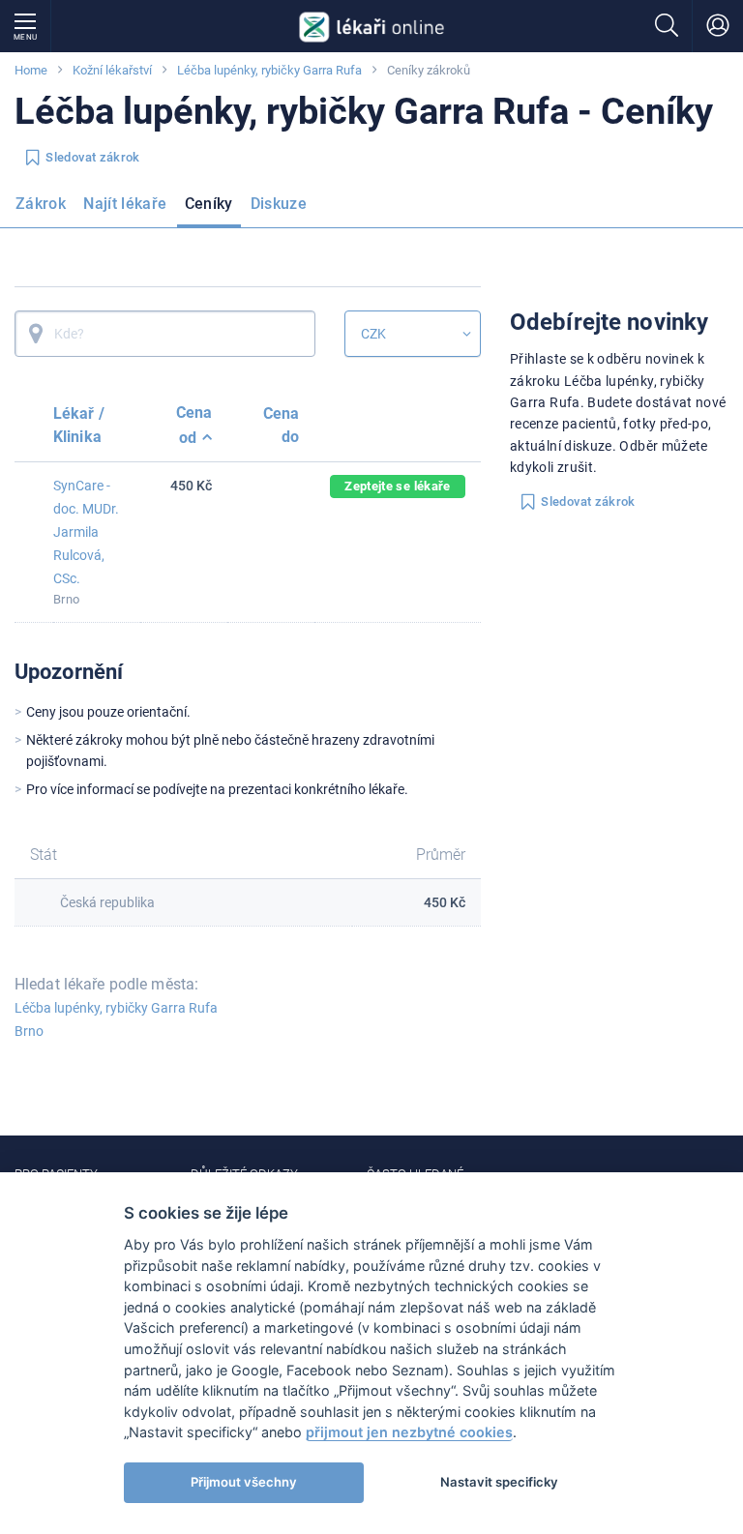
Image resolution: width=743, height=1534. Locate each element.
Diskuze (279, 203)
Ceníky (209, 203)
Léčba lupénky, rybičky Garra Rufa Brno (116, 1019)
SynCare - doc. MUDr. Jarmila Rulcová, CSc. (86, 532)
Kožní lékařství (112, 70)
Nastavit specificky (499, 1482)
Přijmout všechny (244, 1482)
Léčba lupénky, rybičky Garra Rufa (269, 70)
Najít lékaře (124, 203)
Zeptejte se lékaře (397, 486)
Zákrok (40, 203)
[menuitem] (44, 210)
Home (31, 70)
